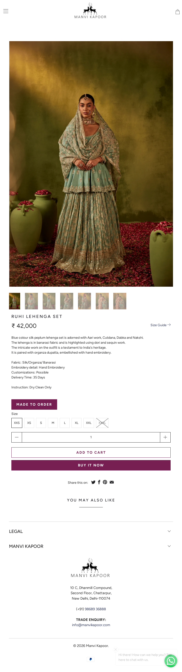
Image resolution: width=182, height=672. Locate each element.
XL (76, 423)
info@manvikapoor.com (91, 625)
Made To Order (34, 404)
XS (29, 423)
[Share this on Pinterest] (105, 482)
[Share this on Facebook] (99, 482)
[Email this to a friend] (111, 482)
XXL (88, 423)
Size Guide (158, 325)
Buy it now (91, 465)
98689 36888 (95, 609)
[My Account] (4, 11)
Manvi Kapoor (97, 646)
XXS (17, 423)
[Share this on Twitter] (93, 482)
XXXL (102, 423)
